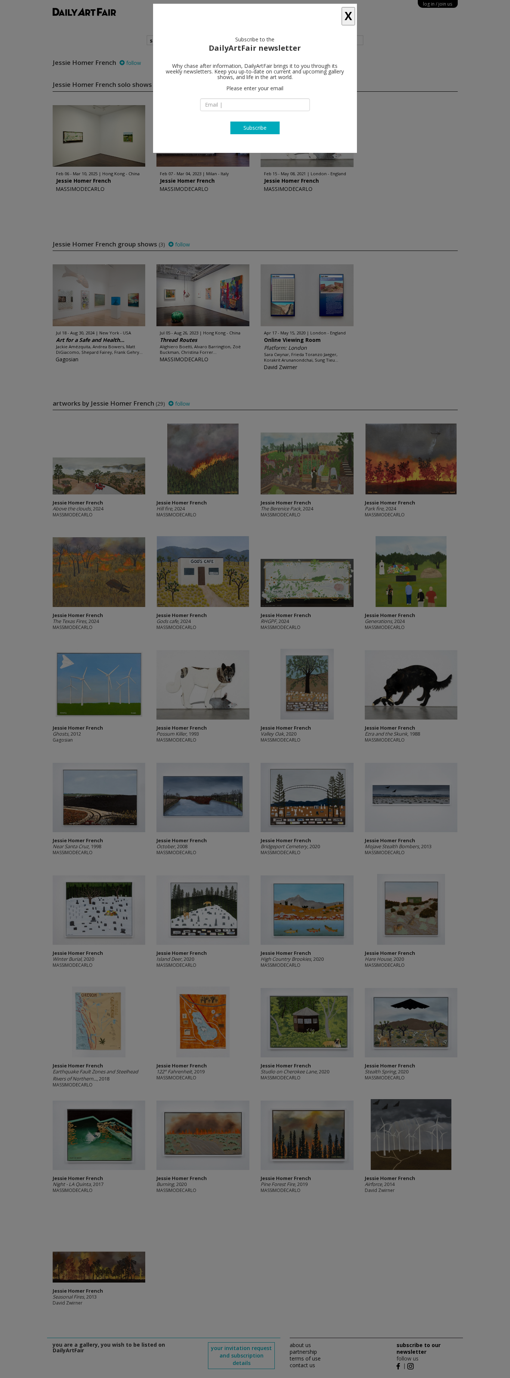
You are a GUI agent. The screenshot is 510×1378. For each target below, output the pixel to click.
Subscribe (255, 127)
